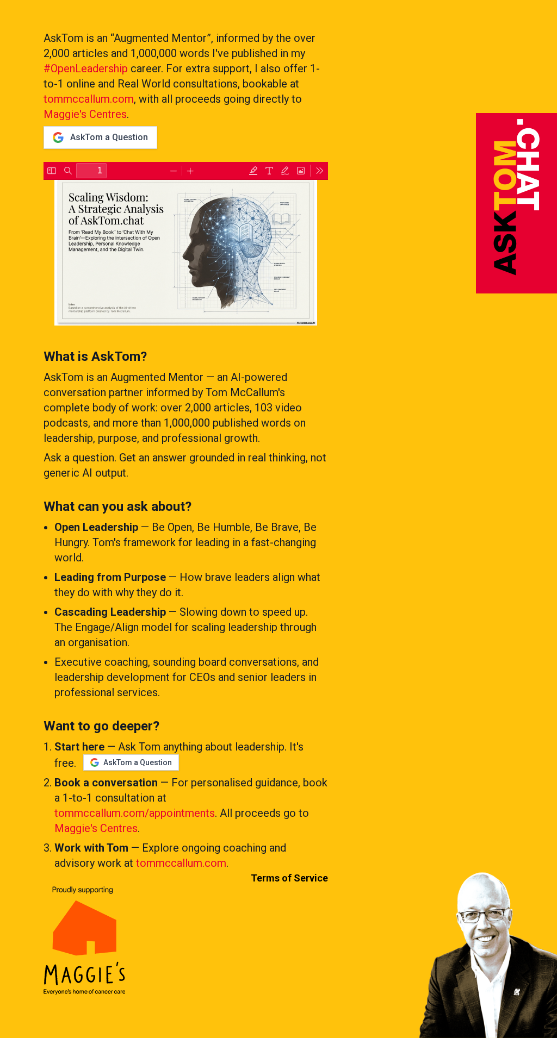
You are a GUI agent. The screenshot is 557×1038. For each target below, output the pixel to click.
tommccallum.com (89, 98)
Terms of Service (289, 878)
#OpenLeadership (86, 68)
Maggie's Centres (85, 114)
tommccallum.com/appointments (134, 813)
